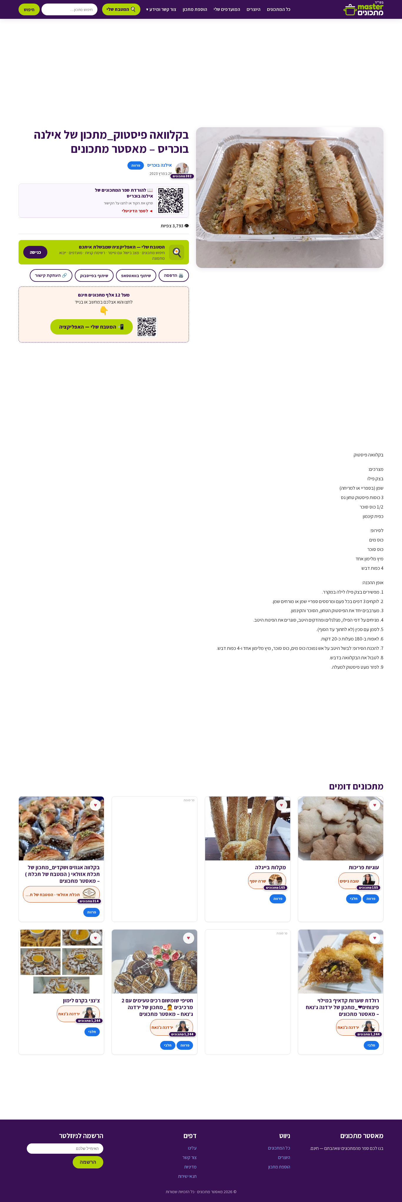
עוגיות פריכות (364, 867)
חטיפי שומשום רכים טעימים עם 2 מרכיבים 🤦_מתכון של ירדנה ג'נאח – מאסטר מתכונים (157, 1007)
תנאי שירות (187, 1176)
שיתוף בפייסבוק (94, 275)
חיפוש (29, 9)
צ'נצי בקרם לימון (81, 1000)
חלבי (354, 898)
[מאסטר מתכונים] (363, 9)
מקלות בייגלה (270, 867)
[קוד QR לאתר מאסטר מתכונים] (146, 326)
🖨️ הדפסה (174, 275)
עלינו (192, 1148)
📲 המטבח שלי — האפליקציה (91, 326)
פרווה (135, 165)
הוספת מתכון (195, 9)
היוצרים (253, 9)
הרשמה (88, 1162)
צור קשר (189, 1157)
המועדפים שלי (227, 9)
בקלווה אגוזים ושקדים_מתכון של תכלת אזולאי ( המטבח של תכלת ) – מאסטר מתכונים (62, 874)
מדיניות (190, 1167)
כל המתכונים (278, 9)
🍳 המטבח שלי (121, 9)
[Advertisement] (201, 79)
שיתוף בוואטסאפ (136, 275)
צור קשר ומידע (161, 9)
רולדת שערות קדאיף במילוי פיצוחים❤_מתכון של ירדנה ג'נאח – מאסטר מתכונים (342, 1007)
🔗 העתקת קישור (51, 275)
